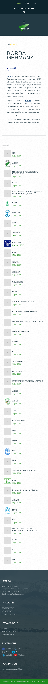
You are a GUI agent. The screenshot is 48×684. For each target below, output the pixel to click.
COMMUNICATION (8, 608)
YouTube (21, 655)
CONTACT (5, 628)
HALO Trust (16, 242)
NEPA (14, 550)
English (27, 3)
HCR (14, 351)
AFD (14, 411)
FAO (13, 450)
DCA (14, 480)
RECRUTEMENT (7, 611)
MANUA (15, 440)
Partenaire (13, 44)
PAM (14, 252)
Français (18, 3)
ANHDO (15, 391)
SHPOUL (15, 262)
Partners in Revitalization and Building (25, 490)
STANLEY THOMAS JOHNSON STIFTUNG (27, 381)
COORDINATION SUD (20, 331)
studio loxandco (33, 681)
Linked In (9, 655)
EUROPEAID (17, 371)
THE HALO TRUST (19, 361)
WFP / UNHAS (17, 212)
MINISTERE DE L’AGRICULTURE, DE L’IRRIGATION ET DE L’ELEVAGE (26, 530)
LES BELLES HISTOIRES (9, 614)
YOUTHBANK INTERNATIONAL (24, 302)
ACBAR (15, 163)
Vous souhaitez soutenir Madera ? (13, 669)
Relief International (18, 421)
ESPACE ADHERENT (9, 632)
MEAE (14, 460)
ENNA (14, 292)
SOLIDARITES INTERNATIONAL (24, 470)
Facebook (9, 649)
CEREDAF (16, 272)
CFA (13, 520)
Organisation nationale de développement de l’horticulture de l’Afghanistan (27, 192)
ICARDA (15, 203)
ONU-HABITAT (17, 282)
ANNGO (15, 401)
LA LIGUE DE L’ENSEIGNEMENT (24, 312)
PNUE (14, 510)
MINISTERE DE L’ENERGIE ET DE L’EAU (27, 322)
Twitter (18, 652)
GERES (14, 183)
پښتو (35, 3)
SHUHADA (16, 232)
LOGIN (42, 681)
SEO (13, 153)
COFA (14, 559)
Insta (20, 649)
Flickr (8, 652)
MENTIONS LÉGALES (9, 635)
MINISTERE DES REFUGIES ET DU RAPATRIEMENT (25, 173)
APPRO (15, 341)
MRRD (14, 431)
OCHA (14, 540)
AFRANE (15, 500)
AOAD (14, 222)
